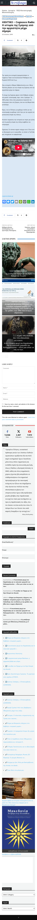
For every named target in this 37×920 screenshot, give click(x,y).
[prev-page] (3, 356)
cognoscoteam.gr (7, 196)
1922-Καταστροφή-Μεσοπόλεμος (17, 11)
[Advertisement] (17, 870)
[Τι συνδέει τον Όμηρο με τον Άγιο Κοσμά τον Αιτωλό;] (18, 260)
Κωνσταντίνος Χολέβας (18, 271)
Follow (18, 430)
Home (4, 10)
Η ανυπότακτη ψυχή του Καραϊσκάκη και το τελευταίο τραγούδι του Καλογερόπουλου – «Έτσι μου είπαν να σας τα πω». (18, 346)
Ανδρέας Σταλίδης (18, 301)
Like (7, 430)
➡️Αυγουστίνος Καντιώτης (13, 653)
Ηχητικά (28, 16)
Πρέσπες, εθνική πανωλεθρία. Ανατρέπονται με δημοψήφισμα (29, 230)
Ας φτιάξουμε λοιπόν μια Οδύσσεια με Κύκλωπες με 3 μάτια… (16, 622)
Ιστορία (11, 10)
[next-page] (6, 356)
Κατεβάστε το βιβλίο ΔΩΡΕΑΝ (11, 854)
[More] (26, 40)
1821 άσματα (18, 340)
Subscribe (29, 430)
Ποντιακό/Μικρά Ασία (9, 19)
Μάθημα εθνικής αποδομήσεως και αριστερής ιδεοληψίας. (9, 229)
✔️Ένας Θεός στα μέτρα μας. (14, 770)
